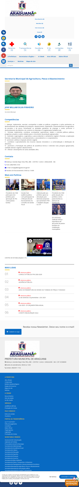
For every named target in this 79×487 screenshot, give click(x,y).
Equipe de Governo (10, 386)
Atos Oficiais (51, 56)
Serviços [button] (11, 61)
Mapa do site (30, 61)
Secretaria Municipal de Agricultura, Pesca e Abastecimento (22, 466)
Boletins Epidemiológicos (12, 384)
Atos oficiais (8, 380)
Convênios (8, 426)
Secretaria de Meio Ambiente (13, 460)
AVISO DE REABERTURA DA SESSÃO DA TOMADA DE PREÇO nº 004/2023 (42, 290)
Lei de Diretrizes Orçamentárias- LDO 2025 (32, 297)
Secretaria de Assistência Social (14, 448)
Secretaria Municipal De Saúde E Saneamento (18, 470)
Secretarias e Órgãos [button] (26, 56)
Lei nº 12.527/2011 (10, 422)
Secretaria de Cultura (11, 450)
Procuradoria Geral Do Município (14, 444)
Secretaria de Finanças (11, 456)
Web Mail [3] (39, 23)
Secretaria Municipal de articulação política (17, 468)
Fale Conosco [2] (39, 28)
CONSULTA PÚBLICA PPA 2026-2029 (30, 274)
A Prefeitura (12, 56)
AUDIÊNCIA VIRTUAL (10, 406)
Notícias (21, 61)
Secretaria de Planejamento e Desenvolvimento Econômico (22, 464)
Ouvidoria (8, 416)
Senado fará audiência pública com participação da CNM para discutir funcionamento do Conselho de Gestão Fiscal (27, 198)
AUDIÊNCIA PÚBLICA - (26, 282)
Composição (8, 382)
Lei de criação (9, 400)
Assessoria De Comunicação (13, 440)
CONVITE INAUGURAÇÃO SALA (28, 313)
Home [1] (39, 32)
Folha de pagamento (11, 424)
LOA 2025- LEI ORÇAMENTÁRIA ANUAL (31, 305)
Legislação (8, 432)
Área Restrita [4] (39, 19)
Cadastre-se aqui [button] (14, 332)
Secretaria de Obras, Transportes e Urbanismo (18, 462)
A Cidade (41, 56)
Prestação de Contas (11, 408)
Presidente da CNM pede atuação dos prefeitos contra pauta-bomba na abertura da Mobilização (58, 198)
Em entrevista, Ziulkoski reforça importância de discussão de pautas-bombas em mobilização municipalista (58, 223)
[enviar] (71, 65)
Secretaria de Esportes (11, 454)
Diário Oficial (63, 56)
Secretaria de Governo (11, 458)
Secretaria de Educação (12, 452)
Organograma (9, 430)
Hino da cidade (9, 398)
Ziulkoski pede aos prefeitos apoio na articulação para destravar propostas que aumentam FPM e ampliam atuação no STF (43, 198)
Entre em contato (10, 414)
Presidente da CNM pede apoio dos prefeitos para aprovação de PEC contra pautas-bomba (12, 198)
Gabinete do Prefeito (11, 442)
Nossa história (9, 396)
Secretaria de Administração (13, 446)
